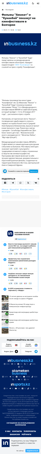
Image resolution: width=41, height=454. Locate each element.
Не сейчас (20, 451)
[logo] (17, 3)
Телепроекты (30, 431)
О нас (8, 431)
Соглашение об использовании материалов (21, 424)
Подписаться (32, 451)
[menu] (2, 3)
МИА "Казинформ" (22, 65)
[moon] (33, 3)
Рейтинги (26, 434)
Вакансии (15, 434)
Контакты (17, 431)
